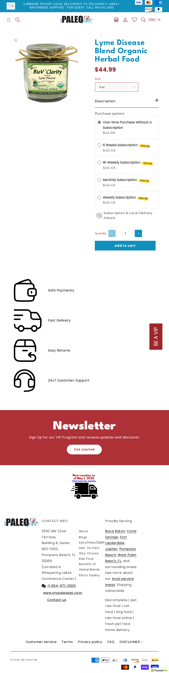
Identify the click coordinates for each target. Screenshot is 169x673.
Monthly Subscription (126, 179)
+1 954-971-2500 (61, 585)
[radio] (99, 122)
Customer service (41, 641)
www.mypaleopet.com (62, 592)
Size (98, 79)
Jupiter (111, 549)
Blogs (83, 537)
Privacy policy (90, 641)
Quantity (101, 233)
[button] (8, 19)
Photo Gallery (89, 575)
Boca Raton (115, 531)
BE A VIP (156, 336)
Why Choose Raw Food (89, 556)
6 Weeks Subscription (126, 145)
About (83, 531)
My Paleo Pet (29, 659)
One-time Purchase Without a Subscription (127, 125)
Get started (84, 449)
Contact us (56, 599)
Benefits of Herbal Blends (89, 566)
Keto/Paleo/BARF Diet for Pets (92, 545)
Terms (67, 641)
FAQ (111, 641)
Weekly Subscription (125, 197)
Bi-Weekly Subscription (127, 162)
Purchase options (109, 114)
